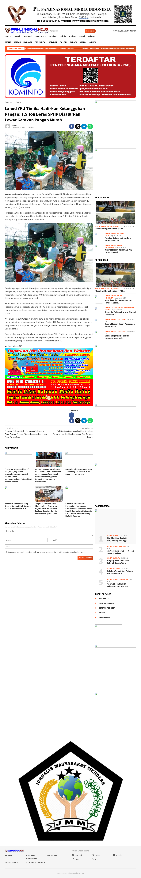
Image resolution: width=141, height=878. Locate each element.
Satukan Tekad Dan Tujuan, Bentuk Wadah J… (120, 572)
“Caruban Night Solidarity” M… (110, 228)
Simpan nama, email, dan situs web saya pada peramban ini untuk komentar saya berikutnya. (45, 552)
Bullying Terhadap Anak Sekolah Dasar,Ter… (118, 561)
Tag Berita (104, 598)
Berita (97, 226)
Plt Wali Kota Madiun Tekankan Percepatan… (118, 585)
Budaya (103, 226)
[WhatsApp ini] (90, 126)
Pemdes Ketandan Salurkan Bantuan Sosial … (118, 239)
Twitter (97, 855)
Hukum (119, 245)
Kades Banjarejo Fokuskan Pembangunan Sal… (117, 337)
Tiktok (77, 859)
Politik (108, 310)
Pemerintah (118, 226)
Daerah (109, 226)
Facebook (78, 855)
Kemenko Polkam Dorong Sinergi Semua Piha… (120, 313)
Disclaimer (52, 855)
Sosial (107, 236)
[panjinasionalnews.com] (26, 30)
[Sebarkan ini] (71, 126)
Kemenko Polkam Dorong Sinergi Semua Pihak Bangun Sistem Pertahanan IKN (18, 506)
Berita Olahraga (106, 603)
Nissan (102, 613)
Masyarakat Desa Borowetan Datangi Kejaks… (120, 552)
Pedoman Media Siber (35, 862)
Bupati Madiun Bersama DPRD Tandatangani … (118, 251)
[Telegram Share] (84, 126)
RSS (96, 859)
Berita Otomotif (107, 608)
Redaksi (8, 855)
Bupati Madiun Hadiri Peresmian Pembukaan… (120, 325)
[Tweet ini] (78, 126)
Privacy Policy (11, 862)
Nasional (120, 233)
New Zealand (105, 617)
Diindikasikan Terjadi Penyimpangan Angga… (118, 539)
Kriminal (122, 546)
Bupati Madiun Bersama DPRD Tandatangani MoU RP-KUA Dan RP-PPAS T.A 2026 (78, 471)
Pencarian (90, 31)
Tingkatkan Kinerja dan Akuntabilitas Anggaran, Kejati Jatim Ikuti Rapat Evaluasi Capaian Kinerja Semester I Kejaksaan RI (46, 508)
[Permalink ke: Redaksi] (7, 126)
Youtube (119, 855)
